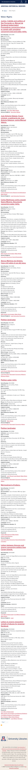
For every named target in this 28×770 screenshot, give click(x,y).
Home (5, 10)
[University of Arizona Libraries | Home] (14, 738)
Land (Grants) (17, 476)
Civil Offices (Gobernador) (7, 614)
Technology (24, 479)
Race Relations (4, 717)
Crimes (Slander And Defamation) (17, 192)
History (7, 376)
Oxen (11, 110)
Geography (12, 374)
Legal (12, 196)
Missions (23, 374)
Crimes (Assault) (5, 192)
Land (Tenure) (4, 371)
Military (18, 112)
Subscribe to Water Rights (1, 725)
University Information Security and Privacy (14, 765)
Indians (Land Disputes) (20, 371)
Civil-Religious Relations (21, 713)
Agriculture (13, 112)
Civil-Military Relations (19, 614)
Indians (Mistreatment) (6, 534)
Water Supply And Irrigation (8, 253)
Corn (8, 110)
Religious (3, 376)
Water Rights (16, 110)
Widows (17, 717)
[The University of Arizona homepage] (8, 2)
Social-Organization (17, 257)
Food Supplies (16, 715)
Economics (22, 196)
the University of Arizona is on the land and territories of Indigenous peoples (14, 748)
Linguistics (3, 541)
